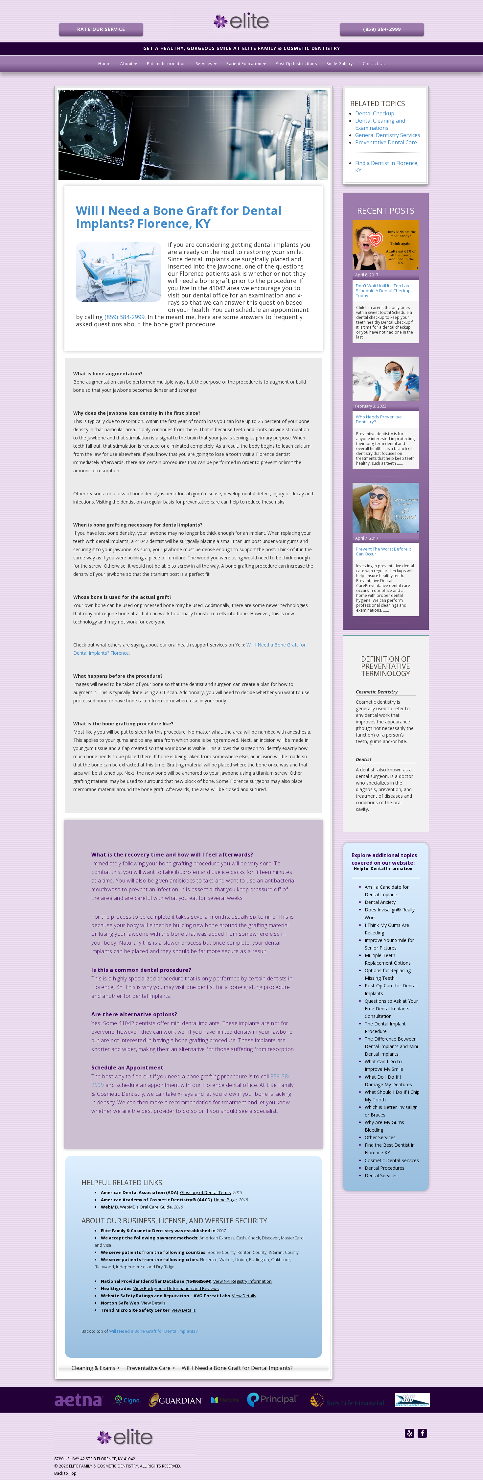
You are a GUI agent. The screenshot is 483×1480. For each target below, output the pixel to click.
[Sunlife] (347, 1400)
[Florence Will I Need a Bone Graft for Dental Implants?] (193, 135)
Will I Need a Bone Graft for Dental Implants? (153, 1331)
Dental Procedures (384, 1168)
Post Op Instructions (296, 63)
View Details (244, 1296)
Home (104, 63)
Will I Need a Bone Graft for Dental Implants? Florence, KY (179, 217)
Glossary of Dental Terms (205, 1192)
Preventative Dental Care (386, 142)
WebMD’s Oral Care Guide (146, 1207)
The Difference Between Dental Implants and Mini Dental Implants (391, 1046)
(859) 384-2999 (382, 29)
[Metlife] (225, 1400)
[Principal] (273, 1400)
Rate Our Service (101, 29)
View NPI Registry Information (242, 1281)
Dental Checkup (374, 113)
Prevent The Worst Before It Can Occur (383, 551)
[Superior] (412, 1400)
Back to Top (65, 1473)
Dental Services (381, 1175)
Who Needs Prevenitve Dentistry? (379, 419)
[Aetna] (79, 1400)
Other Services (380, 1137)
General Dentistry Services (387, 135)
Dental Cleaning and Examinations (380, 124)
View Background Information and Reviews (176, 1288)
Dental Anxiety (380, 902)
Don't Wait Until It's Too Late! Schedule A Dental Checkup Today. (384, 290)
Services (205, 63)
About (127, 63)
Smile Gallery (340, 63)
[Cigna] (127, 1400)
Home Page (225, 1200)
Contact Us (374, 63)
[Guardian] (176, 1400)
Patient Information (166, 63)
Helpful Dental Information (383, 868)
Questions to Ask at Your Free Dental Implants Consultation (391, 1008)
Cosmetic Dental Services (392, 1160)
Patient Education (244, 63)
